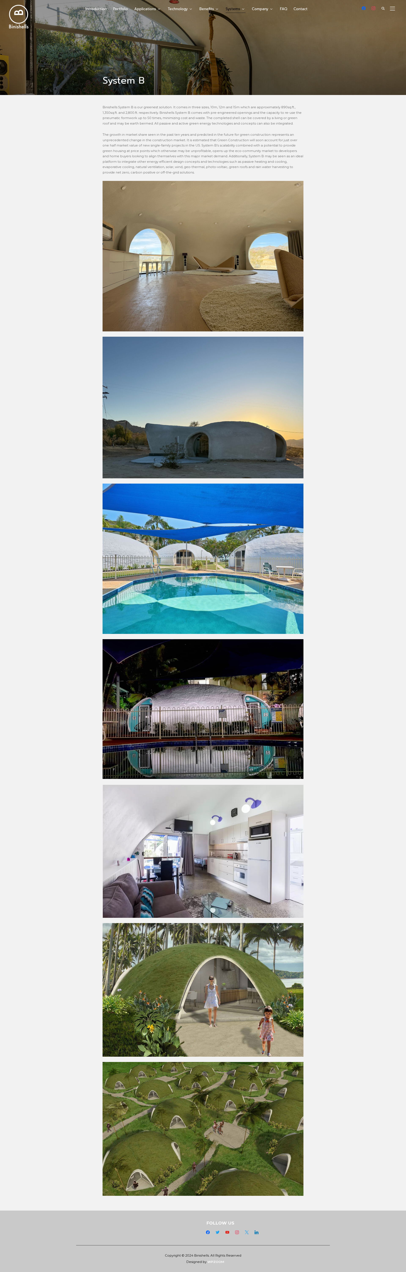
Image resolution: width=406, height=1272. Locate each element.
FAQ (283, 9)
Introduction (96, 9)
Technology (178, 9)
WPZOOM (215, 1262)
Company (260, 9)
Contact (300, 9)
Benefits (206, 9)
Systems (233, 9)
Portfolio (120, 9)
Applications (145, 9)
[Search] (383, 8)
